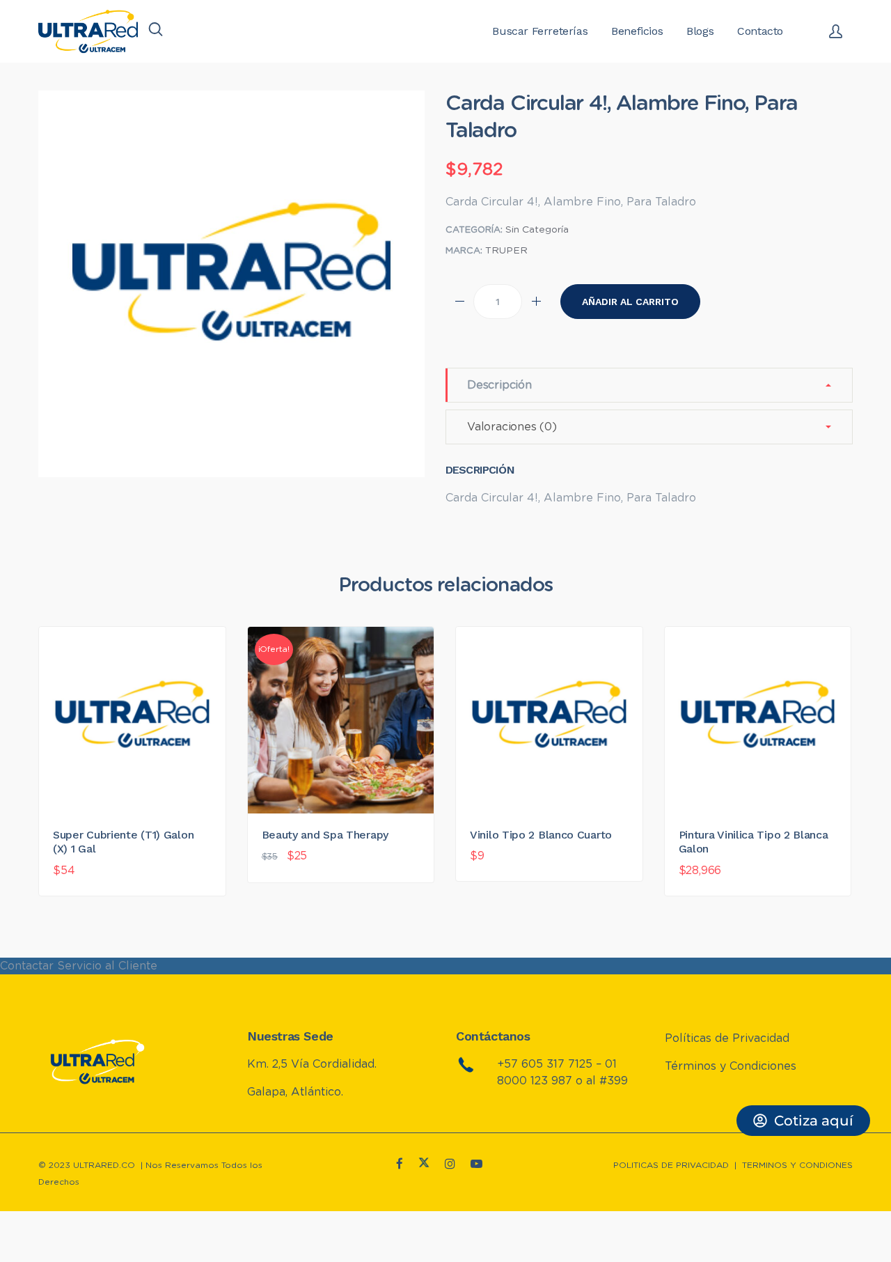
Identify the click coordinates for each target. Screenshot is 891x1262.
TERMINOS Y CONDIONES (797, 1165)
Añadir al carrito (630, 301)
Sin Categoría (537, 230)
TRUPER (506, 251)
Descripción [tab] (499, 385)
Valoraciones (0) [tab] (512, 427)
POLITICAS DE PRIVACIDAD (671, 1165)
